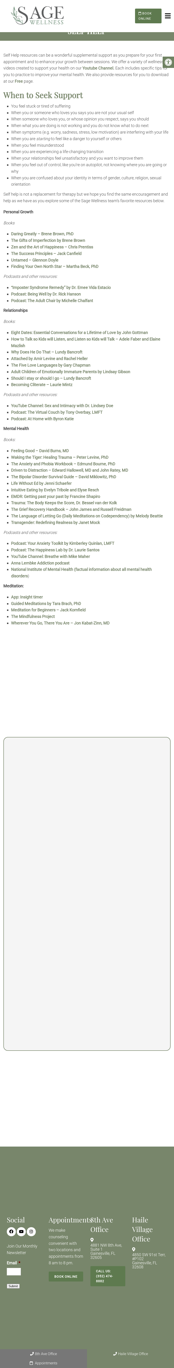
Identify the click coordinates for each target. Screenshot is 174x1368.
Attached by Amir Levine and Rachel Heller (49, 358)
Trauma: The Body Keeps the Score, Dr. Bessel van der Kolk (64, 502)
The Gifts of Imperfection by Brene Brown (48, 240)
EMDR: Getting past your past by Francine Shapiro (55, 496)
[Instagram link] (31, 1231)
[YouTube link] (21, 1231)
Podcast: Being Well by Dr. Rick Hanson (46, 294)
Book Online (145, 16)
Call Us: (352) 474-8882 (104, 1276)
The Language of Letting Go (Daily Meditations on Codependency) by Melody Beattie (87, 516)
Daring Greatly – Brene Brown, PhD (42, 233)
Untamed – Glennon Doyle (34, 260)
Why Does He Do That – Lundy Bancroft (46, 352)
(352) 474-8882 (120, 901)
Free (19, 81)
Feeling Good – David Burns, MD (40, 450)
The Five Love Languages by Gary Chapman (50, 365)
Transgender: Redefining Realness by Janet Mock (55, 522)
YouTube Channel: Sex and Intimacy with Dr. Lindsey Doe (62, 405)
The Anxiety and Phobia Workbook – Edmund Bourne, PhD (63, 463)
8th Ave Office (46, 1354)
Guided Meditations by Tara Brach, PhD (46, 603)
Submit (13, 1286)
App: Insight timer (27, 597)
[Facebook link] (11, 1231)
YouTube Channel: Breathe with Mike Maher (50, 556)
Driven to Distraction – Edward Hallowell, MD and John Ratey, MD (69, 470)
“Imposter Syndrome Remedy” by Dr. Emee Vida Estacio (61, 287)
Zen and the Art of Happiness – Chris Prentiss (52, 247)
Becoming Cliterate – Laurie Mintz (41, 384)
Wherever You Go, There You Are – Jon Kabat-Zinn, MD (60, 623)
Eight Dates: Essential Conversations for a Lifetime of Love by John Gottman (79, 332)
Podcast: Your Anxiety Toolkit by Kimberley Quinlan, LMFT (63, 543)
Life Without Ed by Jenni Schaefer (41, 483)
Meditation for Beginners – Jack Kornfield (48, 609)
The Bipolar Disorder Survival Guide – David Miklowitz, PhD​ (63, 476)
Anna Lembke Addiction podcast (40, 563)
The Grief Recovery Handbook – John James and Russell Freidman (71, 509)
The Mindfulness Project (33, 616)
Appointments (45, 1363)
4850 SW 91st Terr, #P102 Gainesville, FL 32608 (148, 1261)
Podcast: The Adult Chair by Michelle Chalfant (52, 300)
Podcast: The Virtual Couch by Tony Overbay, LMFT (57, 412)
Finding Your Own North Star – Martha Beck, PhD (55, 266)
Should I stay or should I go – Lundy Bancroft (51, 378)
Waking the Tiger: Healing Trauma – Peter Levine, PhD (60, 457)
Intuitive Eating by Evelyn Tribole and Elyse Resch (55, 489)
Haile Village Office (133, 1354)
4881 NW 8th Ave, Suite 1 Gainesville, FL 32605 (106, 1251)
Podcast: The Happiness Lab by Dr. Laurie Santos (55, 549)
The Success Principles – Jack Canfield (46, 253)
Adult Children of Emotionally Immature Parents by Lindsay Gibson (70, 371)
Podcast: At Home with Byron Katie (42, 418)
